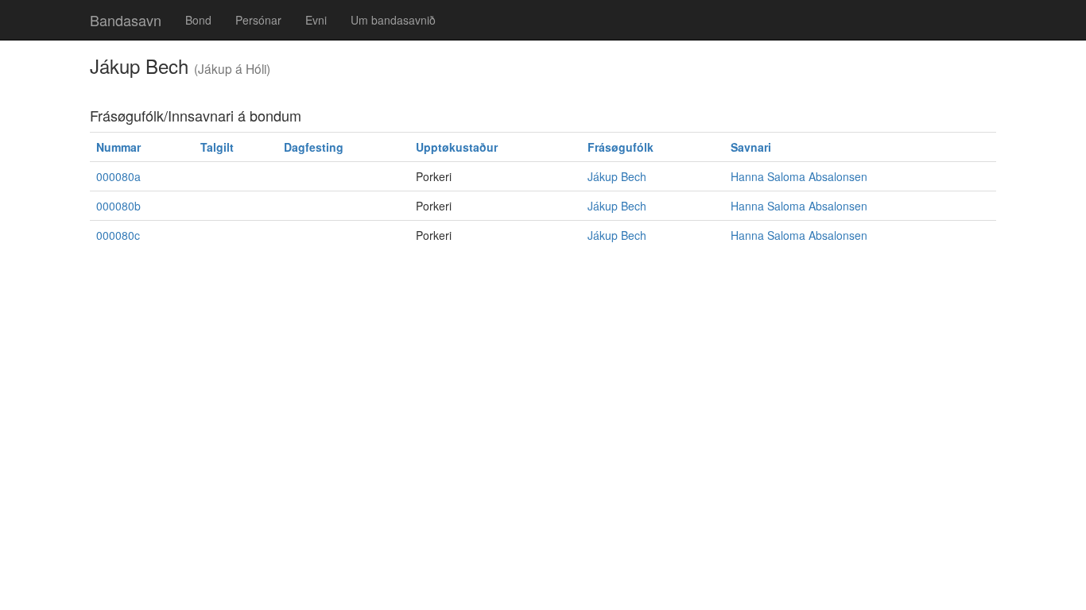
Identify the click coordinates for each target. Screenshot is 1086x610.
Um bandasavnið (393, 20)
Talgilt (217, 147)
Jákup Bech (617, 176)
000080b (118, 206)
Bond (198, 20)
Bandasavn (125, 20)
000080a (118, 176)
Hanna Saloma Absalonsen (799, 176)
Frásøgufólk (621, 147)
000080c (118, 235)
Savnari (751, 147)
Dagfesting (313, 147)
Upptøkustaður (457, 147)
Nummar (118, 147)
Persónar (258, 20)
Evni (316, 20)
